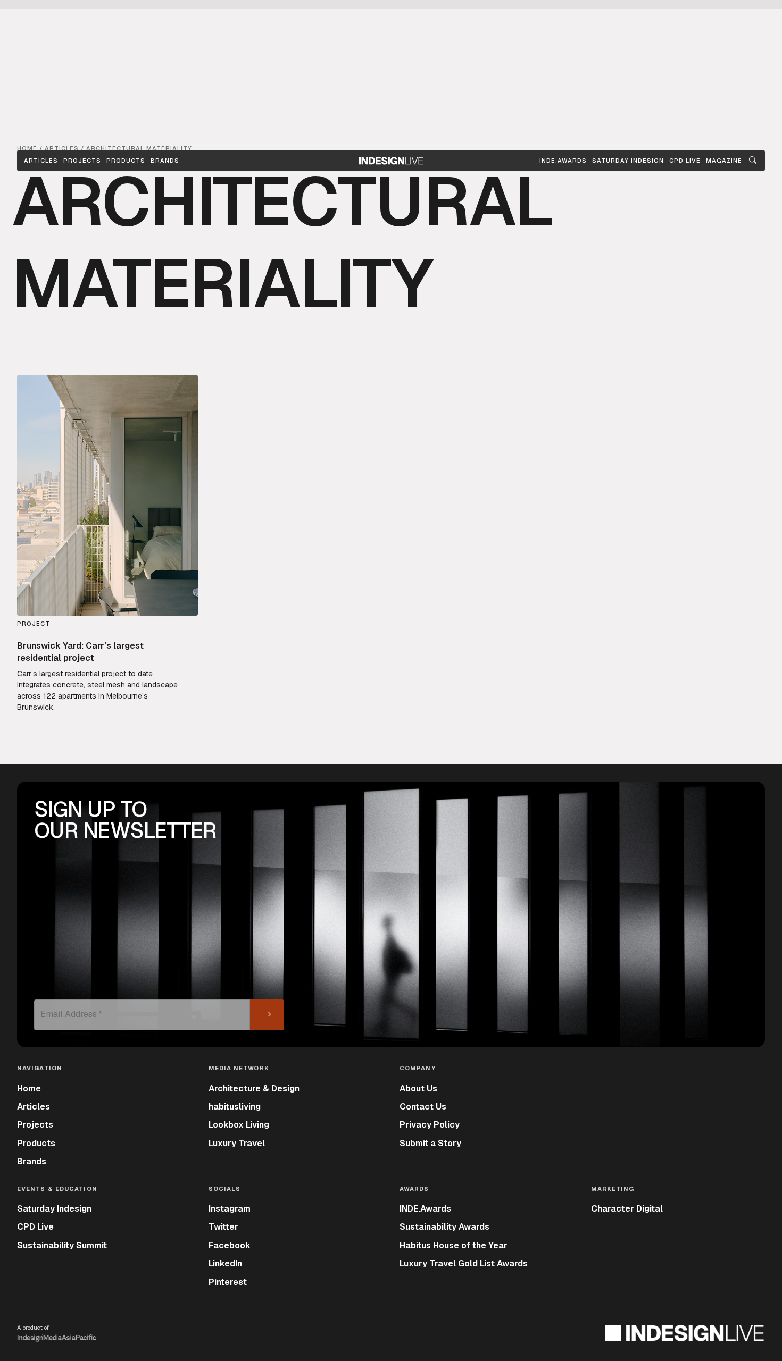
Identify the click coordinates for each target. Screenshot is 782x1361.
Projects (82, 160)
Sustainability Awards (444, 1226)
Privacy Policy (430, 1124)
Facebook (230, 1245)
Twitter (223, 1226)
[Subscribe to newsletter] (267, 1014)
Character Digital (627, 1208)
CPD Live (35, 1226)
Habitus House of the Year (454, 1245)
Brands (165, 160)
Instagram (230, 1208)
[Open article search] (753, 160)
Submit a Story (430, 1143)
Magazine (724, 160)
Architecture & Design (254, 1088)
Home (29, 1088)
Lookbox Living (239, 1124)
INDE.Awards (425, 1208)
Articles (41, 160)
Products (125, 160)
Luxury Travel (237, 1143)
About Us (418, 1088)
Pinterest (228, 1282)
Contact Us (423, 1106)
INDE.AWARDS (563, 160)
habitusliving (235, 1106)
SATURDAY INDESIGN (628, 160)
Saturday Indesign (54, 1208)
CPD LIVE (685, 160)
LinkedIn (225, 1263)
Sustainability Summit (62, 1245)
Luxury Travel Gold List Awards (464, 1263)
